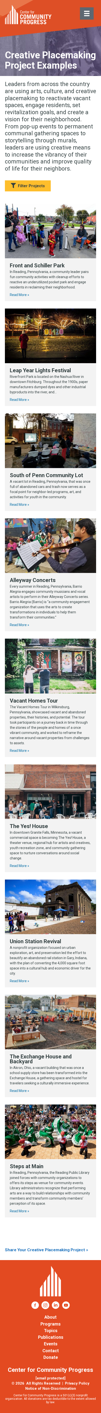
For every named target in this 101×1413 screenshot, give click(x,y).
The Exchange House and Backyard (41, 1059)
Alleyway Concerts (33, 580)
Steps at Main (26, 1166)
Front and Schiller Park (37, 265)
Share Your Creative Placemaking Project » (46, 1249)
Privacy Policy (77, 1383)
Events (50, 1343)
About (50, 1317)
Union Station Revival (35, 941)
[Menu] (87, 13)
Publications (50, 1337)
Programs (50, 1323)
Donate (50, 1357)
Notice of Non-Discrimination (50, 1388)
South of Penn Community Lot (46, 475)
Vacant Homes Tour (34, 701)
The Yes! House (29, 826)
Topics (50, 1330)
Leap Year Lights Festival (40, 370)
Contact (50, 1350)
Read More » (19, 295)
